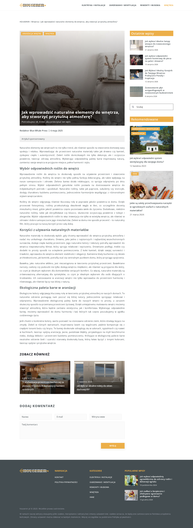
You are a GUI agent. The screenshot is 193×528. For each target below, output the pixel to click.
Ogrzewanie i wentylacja (122, 5)
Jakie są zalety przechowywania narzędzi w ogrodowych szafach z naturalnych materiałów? (151, 207)
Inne (92, 497)
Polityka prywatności (66, 482)
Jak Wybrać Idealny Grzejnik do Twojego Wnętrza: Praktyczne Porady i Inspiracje (159, 74)
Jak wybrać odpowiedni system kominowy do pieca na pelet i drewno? (158, 58)
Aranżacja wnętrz (31, 33)
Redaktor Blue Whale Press (34, 130)
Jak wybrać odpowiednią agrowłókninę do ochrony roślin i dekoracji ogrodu (156, 479)
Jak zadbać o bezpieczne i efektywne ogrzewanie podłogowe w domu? (152, 494)
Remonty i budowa (150, 5)
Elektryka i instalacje (93, 5)
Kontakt (59, 477)
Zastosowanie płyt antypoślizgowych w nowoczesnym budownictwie (159, 90)
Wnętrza (168, 5)
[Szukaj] (133, 107)
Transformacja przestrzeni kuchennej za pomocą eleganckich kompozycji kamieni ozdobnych (43, 386)
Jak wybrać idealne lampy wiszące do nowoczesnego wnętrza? (157, 44)
